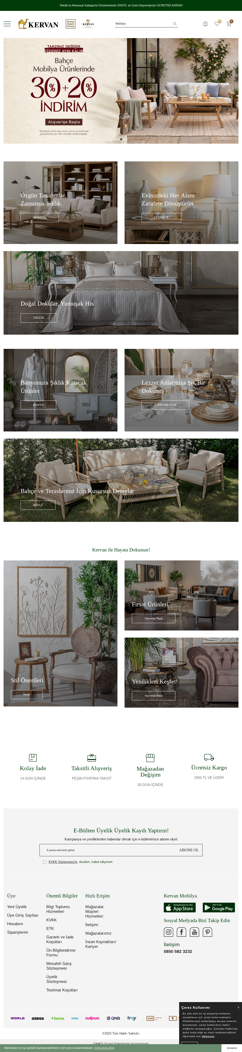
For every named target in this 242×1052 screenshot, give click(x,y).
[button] (116, 143)
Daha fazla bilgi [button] (104, 1048)
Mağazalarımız (98, 937)
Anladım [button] (232, 1048)
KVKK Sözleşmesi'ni (63, 865)
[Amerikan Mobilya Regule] (121, 94)
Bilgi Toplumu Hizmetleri (58, 913)
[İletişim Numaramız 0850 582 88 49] (220, 936)
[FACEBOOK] (181, 936)
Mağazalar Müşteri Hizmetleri (94, 915)
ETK (50, 932)
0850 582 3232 (178, 955)
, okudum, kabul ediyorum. (81, 865)
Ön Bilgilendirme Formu (60, 956)
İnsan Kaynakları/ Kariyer (100, 948)
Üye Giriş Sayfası (23, 919)
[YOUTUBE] (194, 936)
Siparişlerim (17, 936)
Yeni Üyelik (17, 910)
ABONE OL (189, 854)
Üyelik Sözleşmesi (56, 983)
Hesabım (15, 927)
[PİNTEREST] (207, 936)
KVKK (51, 924)
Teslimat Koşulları (62, 994)
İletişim (91, 928)
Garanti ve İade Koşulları (59, 943)
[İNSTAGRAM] (168, 936)
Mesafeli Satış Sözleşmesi (59, 969)
